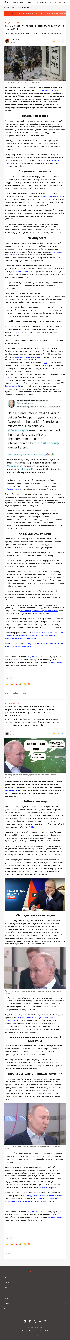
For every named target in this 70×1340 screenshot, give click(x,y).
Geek (46, 1331)
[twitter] (35, 1321)
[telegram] (40, 1321)
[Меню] (65, 2)
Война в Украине (19, 693)
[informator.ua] (6, 2)
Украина (15, 2)
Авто (41, 1331)
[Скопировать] (63, 41)
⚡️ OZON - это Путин (43, 13)
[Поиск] (60, 2)
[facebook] (25, 1321)
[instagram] (30, 1321)
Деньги (36, 2)
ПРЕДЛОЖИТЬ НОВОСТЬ (35, 1271)
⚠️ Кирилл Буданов (60, 13)
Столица (28, 2)
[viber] (45, 1321)
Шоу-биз (43, 2)
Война (22, 2)
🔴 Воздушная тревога (24, 13)
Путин (7, 1253)
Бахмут (7, 693)
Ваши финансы (33, 1331)
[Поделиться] (59, 41)
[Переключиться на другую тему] (55, 2)
